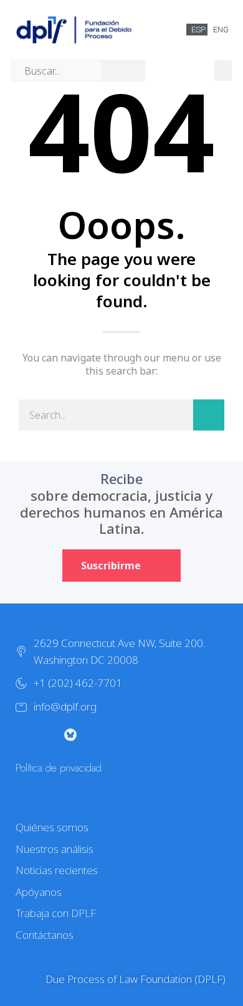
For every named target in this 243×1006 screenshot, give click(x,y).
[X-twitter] (20, 734)
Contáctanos (45, 935)
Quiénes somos (52, 827)
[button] (223, 70)
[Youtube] (95, 734)
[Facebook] (120, 734)
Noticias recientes (57, 870)
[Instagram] (45, 734)
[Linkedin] (145, 734)
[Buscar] (208, 415)
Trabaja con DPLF (56, 913)
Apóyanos (39, 892)
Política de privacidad (59, 767)
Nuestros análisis (54, 849)
